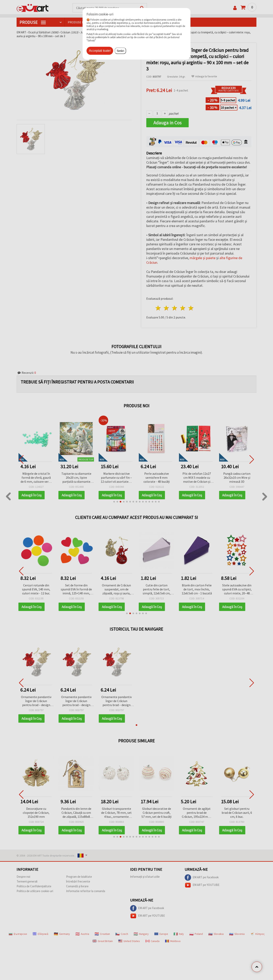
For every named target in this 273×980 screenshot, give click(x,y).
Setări (120, 50)
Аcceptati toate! (100, 50)
